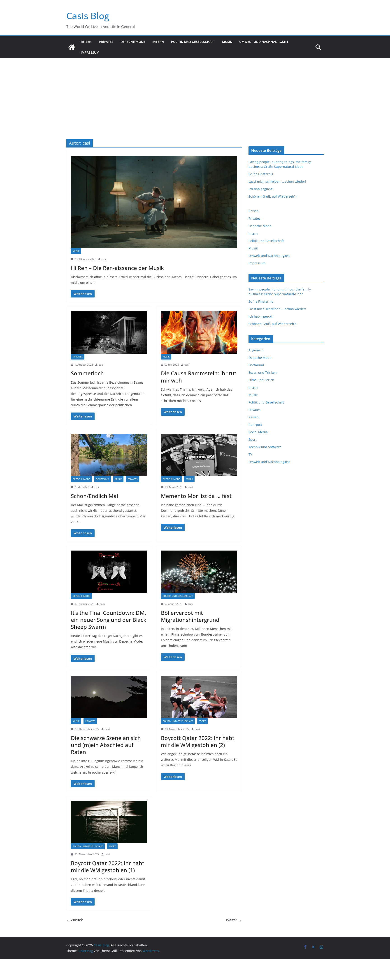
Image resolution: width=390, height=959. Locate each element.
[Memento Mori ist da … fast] (199, 455)
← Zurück (74, 920)
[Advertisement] (195, 91)
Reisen (86, 41)
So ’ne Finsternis (260, 174)
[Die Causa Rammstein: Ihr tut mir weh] (199, 332)
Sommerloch (87, 373)
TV (250, 454)
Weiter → (234, 920)
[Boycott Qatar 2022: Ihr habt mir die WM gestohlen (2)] (199, 697)
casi (104, 259)
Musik (227, 41)
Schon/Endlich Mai (94, 496)
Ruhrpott (255, 424)
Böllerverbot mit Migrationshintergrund (190, 616)
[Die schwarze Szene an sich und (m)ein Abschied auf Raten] (109, 697)
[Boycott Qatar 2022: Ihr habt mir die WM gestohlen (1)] (109, 822)
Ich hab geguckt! (260, 189)
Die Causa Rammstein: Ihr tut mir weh (198, 376)
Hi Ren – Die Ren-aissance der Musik (117, 268)
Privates (106, 41)
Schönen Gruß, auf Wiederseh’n (272, 196)
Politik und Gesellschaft (193, 41)
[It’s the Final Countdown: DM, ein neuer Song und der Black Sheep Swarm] (109, 572)
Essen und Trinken (262, 372)
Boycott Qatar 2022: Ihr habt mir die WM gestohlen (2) (197, 741)
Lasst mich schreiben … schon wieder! (277, 181)
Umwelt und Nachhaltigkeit (263, 41)
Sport (202, 721)
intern (158, 41)
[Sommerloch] (109, 332)
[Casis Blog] (71, 47)
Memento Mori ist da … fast (196, 496)
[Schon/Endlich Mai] (109, 455)
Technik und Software (264, 447)
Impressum (90, 52)
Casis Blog (87, 15)
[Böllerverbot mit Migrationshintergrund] (199, 572)
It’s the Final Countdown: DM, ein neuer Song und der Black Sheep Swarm (108, 619)
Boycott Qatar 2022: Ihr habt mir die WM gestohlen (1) (107, 866)
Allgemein (256, 350)
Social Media (258, 432)
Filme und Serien (261, 380)
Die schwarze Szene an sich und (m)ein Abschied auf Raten (106, 745)
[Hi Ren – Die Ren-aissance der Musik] (154, 202)
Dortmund (102, 479)
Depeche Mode (133, 41)
